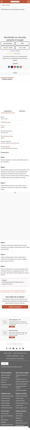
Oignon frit (3, 382)
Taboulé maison (19, 413)
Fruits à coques (6, 291)
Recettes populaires (6, 372)
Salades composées (21, 411)
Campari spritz (4, 387)
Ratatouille (3, 422)
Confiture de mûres (5, 398)
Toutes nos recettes (6, 5)
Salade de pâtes (19, 415)
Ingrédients (8, 111)
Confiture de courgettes (21, 390)
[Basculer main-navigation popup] (1, 1)
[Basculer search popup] (28, 1)
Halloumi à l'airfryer (5, 377)
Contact (22, 356)
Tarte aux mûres (4, 413)
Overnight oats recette (6, 384)
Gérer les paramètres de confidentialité (15, 358)
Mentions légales (7, 353)
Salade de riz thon (20, 425)
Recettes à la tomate (21, 393)
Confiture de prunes (5, 405)
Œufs (23, 291)
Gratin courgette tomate (21, 407)
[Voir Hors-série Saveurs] (4, 333)
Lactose (16, 291)
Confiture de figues (5, 403)
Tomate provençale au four (22, 403)
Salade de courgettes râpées (22, 381)
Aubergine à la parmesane (7, 424)
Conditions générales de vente (19, 353)
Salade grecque (19, 420)
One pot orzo (4, 380)
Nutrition (22, 111)
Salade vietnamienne (5, 375)
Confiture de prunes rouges (7, 396)
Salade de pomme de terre (21, 423)
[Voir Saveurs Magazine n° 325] (4, 322)
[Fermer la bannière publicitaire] (29, 428)
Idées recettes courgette (22, 372)
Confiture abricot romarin (7, 407)
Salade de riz (18, 418)
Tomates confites (20, 398)
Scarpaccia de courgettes (21, 384)
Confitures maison (6, 393)
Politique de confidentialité (12, 356)
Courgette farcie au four (21, 379)
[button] (18, 326)
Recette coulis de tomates (21, 396)
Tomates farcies (19, 405)
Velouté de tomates (20, 400)
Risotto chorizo (4, 420)
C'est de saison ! (5, 411)
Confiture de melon (5, 400)
